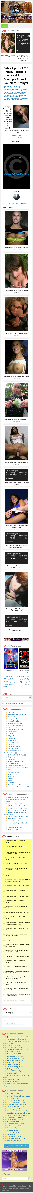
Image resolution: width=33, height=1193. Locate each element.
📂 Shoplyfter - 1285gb (12, 1081)
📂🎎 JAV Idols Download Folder (16, 725)
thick (20, 99)
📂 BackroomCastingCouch (14, 729)
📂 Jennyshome (11, 740)
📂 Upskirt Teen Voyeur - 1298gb (15, 1102)
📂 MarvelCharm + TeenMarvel (16, 714)
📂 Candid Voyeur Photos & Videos (17, 816)
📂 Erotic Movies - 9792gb (13, 1094)
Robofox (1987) (10, 670)
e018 (22, 93)
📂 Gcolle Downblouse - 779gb (14, 1106)
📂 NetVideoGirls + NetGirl (14, 723)
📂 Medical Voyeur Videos (14, 821)
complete (16, 89)
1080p (7, 86)
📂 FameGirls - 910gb (12, 1132)
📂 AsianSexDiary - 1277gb (13, 1134)
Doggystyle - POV (21, 92)
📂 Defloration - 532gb (12, 1079)
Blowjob (15, 88)
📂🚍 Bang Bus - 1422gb (13, 1069)
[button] (3, 1184)
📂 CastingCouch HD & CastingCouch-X (18, 768)
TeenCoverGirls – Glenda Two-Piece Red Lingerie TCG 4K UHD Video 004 (23, 57)
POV (21, 96)
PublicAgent (24, 98)
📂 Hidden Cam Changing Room (16, 810)
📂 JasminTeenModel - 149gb (14, 1119)
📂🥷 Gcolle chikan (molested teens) (17, 797)
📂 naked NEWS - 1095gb (13, 1071)
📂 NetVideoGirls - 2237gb (13, 1047)
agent (13, 86)
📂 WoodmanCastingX (13, 772)
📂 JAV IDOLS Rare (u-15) (14, 829)
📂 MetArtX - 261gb (11, 1130)
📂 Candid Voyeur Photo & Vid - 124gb (17, 1113)
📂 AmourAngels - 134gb (13, 1141)
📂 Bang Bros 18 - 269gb (13, 1136)
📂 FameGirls (10, 776)
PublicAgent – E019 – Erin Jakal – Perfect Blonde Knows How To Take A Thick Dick (23, 680)
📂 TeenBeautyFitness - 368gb (14, 1056)
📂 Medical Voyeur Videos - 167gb (16, 1115)
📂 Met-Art (9, 778)
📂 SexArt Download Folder (14, 765)
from (7, 95)
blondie (8, 88)
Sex (7, 99)
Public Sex (15, 98)
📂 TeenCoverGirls (12, 712)
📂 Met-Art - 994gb (11, 1073)
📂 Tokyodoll (10, 736)
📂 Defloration (10, 738)
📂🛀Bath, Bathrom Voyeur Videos (17, 806)
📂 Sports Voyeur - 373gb (13, 1109)
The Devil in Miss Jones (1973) (25, 671)
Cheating (8, 89)
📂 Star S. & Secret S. (12, 749)
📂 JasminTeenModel (12, 763)
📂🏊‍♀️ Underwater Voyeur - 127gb (16, 1104)
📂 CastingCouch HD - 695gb (14, 1064)
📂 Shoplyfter (10, 744)
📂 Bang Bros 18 (11, 782)
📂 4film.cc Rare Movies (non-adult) (17, 787)
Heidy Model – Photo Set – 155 (8, 56)
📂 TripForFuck (11, 770)
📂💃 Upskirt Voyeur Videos (15, 804)
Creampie (25, 90)
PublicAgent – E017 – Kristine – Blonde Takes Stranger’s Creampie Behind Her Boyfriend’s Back (9, 681)
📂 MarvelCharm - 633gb (13, 1052)
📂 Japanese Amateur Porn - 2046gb (16, 1111)
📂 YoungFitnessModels (13, 719)
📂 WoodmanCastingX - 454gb (14, 1124)
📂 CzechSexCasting (12, 742)
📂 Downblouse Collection (14, 819)
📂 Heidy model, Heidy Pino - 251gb (16, 1117)
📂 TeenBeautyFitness (13, 717)
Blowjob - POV (24, 88)
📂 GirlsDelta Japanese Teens (15, 761)
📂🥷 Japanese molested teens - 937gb (17, 1037)
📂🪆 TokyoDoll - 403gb (12, 1098)
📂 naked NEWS (11, 759)
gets (13, 95)
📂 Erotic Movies (11, 731)
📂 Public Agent (11, 734)
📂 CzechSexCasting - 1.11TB (14, 1067)
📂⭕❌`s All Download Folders (12, 703)
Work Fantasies (22, 101)
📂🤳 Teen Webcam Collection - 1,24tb (17, 1096)
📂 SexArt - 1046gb (11, 1128)
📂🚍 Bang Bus (10, 757)
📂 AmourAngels (11, 774)
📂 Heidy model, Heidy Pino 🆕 (16, 755)
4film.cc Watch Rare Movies (15, 1024)
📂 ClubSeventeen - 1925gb (14, 1126)
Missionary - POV (21, 95)
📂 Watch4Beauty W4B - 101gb (15, 1138)
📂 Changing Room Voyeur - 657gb (16, 1100)
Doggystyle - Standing (12, 93)
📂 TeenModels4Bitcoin (13, 721)
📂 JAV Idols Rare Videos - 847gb (15, 1039)
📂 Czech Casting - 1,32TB (13, 1045)
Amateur (20, 86)
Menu (5, 26)
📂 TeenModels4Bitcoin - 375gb (15, 1058)
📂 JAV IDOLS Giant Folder (14, 827)
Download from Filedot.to (16, 203)
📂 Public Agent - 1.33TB (13, 1062)
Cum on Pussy (9, 92)
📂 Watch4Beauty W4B (13, 785)
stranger (13, 99)
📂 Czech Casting (11, 727)
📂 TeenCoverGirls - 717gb (13, 1054)
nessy (7, 96)
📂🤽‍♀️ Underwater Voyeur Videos (16, 808)
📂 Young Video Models (13, 746)
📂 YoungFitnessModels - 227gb (15, 1060)
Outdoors (15, 96)
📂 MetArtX (9, 780)
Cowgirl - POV (16, 90)
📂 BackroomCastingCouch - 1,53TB (16, 1050)
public (7, 98)
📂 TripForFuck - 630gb (12, 1121)
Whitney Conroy (10, 101)
